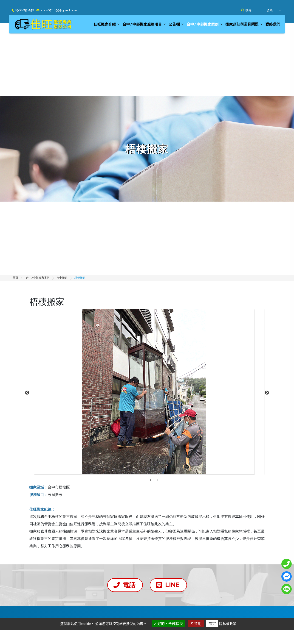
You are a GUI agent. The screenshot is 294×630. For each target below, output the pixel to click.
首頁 (15, 277)
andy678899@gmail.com (59, 10)
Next (267, 393)
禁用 (197, 624)
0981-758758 (24, 10)
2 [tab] (157, 480)
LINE (172, 585)
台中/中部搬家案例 (203, 24)
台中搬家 (62, 277)
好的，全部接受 (169, 624)
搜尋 (249, 10)
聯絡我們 (273, 24)
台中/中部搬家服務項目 (142, 24)
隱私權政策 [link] (227, 624)
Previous (27, 393)
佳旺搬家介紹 (105, 24)
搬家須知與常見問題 (242, 24)
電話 (129, 585)
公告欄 (174, 24)
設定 (212, 624)
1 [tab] (150, 480)
